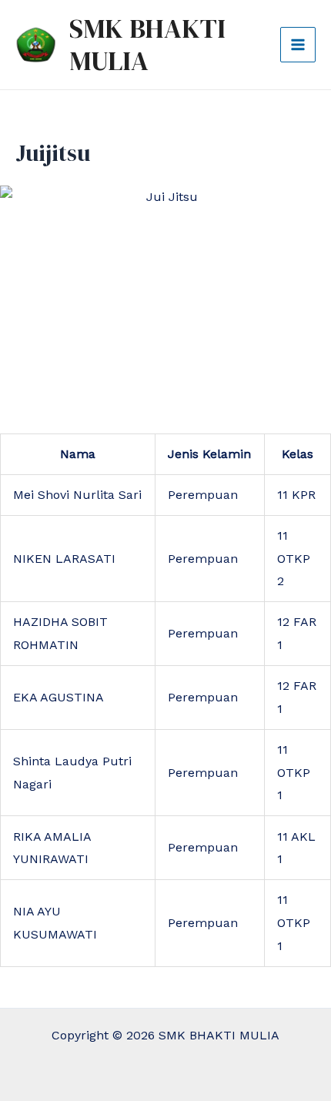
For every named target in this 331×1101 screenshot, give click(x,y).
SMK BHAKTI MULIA (147, 44)
